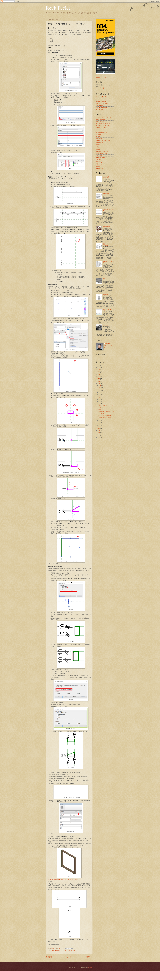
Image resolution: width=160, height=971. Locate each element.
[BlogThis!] (67, 948)
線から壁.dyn (99, 138)
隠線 (99, 409)
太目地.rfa (98, 147)
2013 (99, 437)
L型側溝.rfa (98, 134)
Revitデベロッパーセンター (102, 103)
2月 (100, 423)
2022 (99, 374)
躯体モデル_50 (99, 149)
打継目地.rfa (99, 145)
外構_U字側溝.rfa (100, 121)
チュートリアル (63, 950)
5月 (100, 401)
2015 (99, 432)
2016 (99, 430)
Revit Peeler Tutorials (101, 97)
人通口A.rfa (98, 159)
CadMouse (105, 325)
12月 (100, 385)
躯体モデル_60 (99, 142)
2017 (99, 428)
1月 (100, 425)
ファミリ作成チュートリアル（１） (108, 177)
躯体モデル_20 (99, 166)
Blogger (90, 967)
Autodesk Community (101, 101)
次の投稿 (49, 957)
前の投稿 (89, 957)
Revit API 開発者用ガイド (102, 107)
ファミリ (70, 950)
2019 (99, 381)
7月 (100, 397)
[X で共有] (69, 948)
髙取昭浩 (108, 343)
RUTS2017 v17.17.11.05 (102, 130)
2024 (99, 369)
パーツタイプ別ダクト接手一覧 (103, 117)
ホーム (69, 957)
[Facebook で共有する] (70, 948)
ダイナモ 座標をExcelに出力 (103, 140)
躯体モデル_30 (99, 168)
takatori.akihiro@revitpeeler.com (103, 88)
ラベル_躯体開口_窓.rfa (101, 153)
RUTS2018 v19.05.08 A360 (102, 125)
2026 (99, 365)
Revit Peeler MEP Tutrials (102, 99)
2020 (99, 379)
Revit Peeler (58, 7)
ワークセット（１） (107, 193)
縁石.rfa (98, 136)
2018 (99, 383)
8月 (100, 394)
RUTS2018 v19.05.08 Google (103, 128)
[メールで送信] (65, 948)
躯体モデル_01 (99, 162)
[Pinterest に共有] (72, 948)
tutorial (57, 950)
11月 (100, 387)
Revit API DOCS (100, 109)
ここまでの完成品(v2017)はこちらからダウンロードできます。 (64, 879)
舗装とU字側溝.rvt (100, 119)
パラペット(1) (106, 294)
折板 (104, 278)
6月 (100, 399)
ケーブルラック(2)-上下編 (104, 417)
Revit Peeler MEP (100, 105)
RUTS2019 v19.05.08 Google (103, 123)
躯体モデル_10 (99, 164)
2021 (99, 376)
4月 (100, 404)
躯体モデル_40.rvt (100, 157)
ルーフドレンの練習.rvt (101, 132)
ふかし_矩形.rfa (99, 155)
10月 (100, 390)
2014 (99, 435)
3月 (100, 420)
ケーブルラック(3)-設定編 (104, 415)
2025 (99, 367)
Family (53, 950)
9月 (100, 392)
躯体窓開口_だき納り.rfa (102, 151)
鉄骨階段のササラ (107, 226)
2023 (99, 372)
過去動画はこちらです (101, 77)
